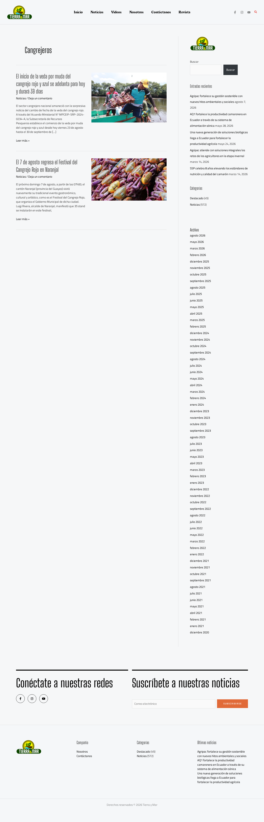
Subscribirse (232, 704)
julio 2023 (196, 443)
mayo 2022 (197, 535)
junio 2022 (196, 528)
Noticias (21, 98)
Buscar (194, 61)
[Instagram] (242, 12)
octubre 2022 (198, 502)
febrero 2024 (198, 398)
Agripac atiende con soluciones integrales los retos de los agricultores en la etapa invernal (217, 153)
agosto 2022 (197, 515)
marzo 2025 (197, 320)
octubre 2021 (198, 574)
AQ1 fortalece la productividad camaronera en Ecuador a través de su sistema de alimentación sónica (218, 119)
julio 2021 (196, 593)
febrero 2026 (198, 255)
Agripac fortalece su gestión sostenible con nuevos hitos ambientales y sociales (216, 99)
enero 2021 (197, 626)
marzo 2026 (197, 248)
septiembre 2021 (200, 580)
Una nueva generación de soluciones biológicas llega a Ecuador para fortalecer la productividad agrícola (219, 138)
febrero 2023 (198, 476)
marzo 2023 (197, 470)
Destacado (196, 198)
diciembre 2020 (199, 632)
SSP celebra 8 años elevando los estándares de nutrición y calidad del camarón (219, 171)
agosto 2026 (197, 235)
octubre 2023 (198, 424)
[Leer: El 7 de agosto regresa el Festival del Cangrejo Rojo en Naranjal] (129, 179)
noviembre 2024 (200, 339)
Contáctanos (84, 756)
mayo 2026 (197, 242)
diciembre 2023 (199, 411)
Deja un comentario (40, 98)
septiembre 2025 (200, 281)
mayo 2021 (197, 606)
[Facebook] (235, 12)
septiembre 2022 (200, 508)
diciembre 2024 (199, 333)
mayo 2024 (197, 378)
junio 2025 (196, 300)
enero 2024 (197, 404)
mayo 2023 (197, 456)
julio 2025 (196, 294)
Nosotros (82, 751)
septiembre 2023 (200, 430)
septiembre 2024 (200, 352)
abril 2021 (196, 613)
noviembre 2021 (200, 567)
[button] (255, 12)
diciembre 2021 (199, 561)
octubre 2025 (198, 274)
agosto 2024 (197, 359)
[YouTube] (248, 12)
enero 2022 (197, 554)
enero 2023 (197, 482)
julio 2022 (196, 522)
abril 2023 (196, 463)
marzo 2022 (197, 541)
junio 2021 (196, 600)
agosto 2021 (197, 587)
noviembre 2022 (200, 496)
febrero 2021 (198, 619)
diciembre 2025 (199, 261)
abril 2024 (196, 385)
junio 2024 (196, 372)
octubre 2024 (198, 346)
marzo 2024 (197, 391)
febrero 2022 (198, 548)
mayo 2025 (197, 307)
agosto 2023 (197, 437)
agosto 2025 (197, 287)
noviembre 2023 (200, 417)
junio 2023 (196, 450)
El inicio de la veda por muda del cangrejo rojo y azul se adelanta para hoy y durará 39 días (50, 84)
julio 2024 (196, 365)
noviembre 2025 (200, 268)
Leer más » (23, 140)
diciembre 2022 (199, 489)
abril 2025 (196, 313)
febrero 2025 (198, 326)
